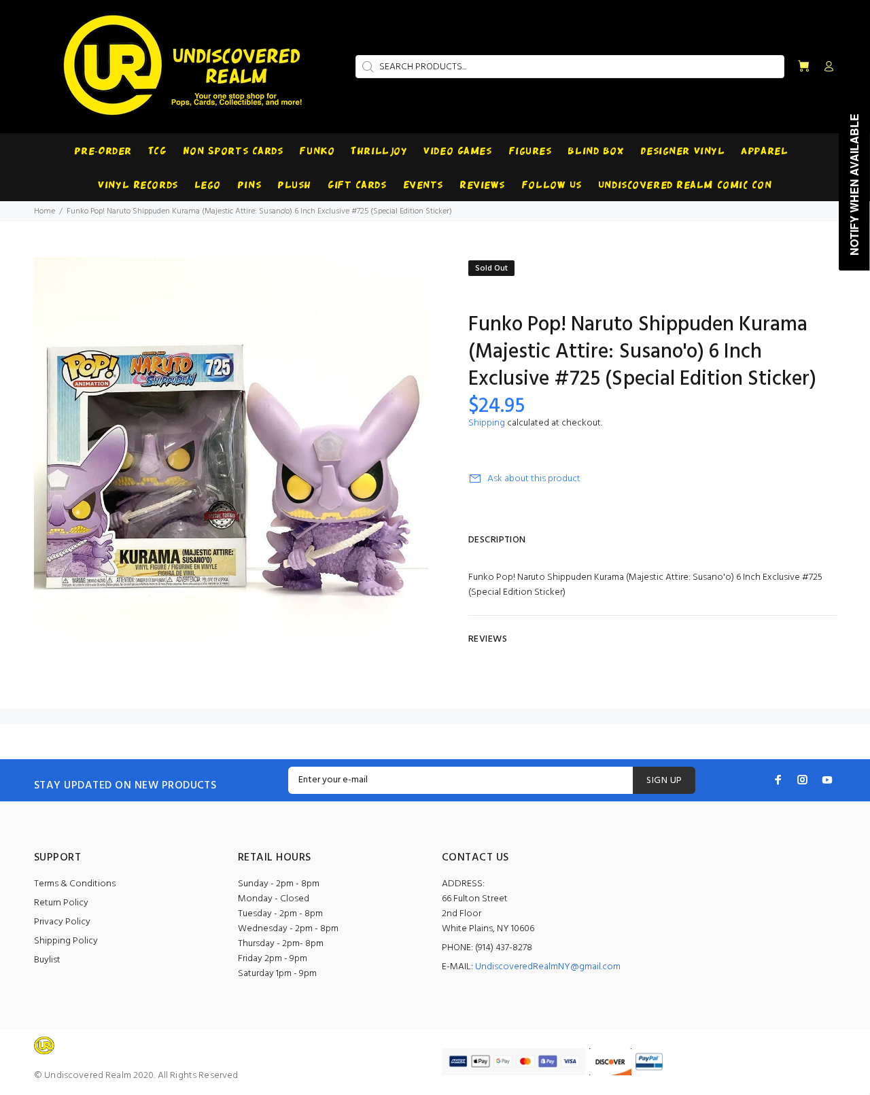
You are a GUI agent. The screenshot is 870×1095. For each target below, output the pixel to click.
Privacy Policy (62, 922)
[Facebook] (778, 779)
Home (44, 211)
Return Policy (61, 903)
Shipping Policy (66, 941)
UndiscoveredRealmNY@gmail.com (548, 967)
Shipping (486, 423)
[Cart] (803, 67)
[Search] (366, 66)
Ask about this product (533, 479)
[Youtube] (827, 779)
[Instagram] (803, 779)
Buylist (47, 960)
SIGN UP (664, 780)
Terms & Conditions (75, 884)
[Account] (825, 67)
